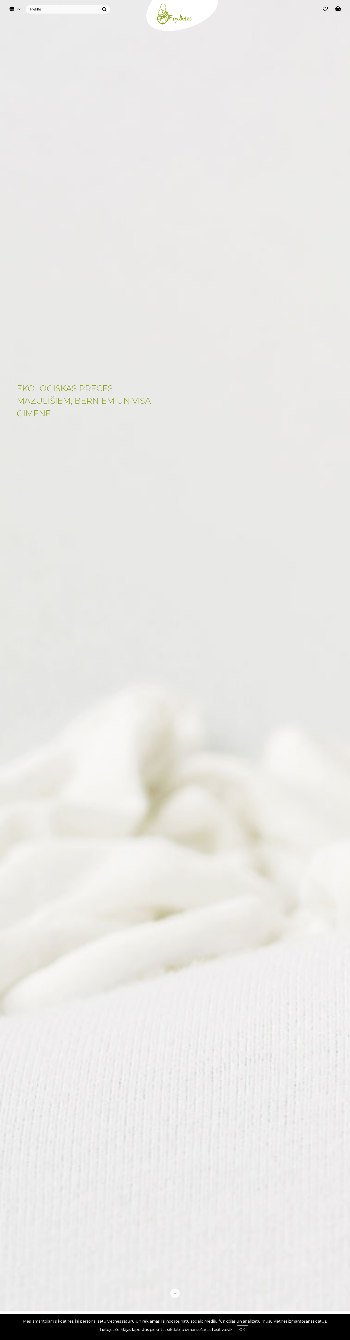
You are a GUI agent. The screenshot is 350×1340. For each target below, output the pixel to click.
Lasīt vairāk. (222, 1329)
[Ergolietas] (182, 30)
